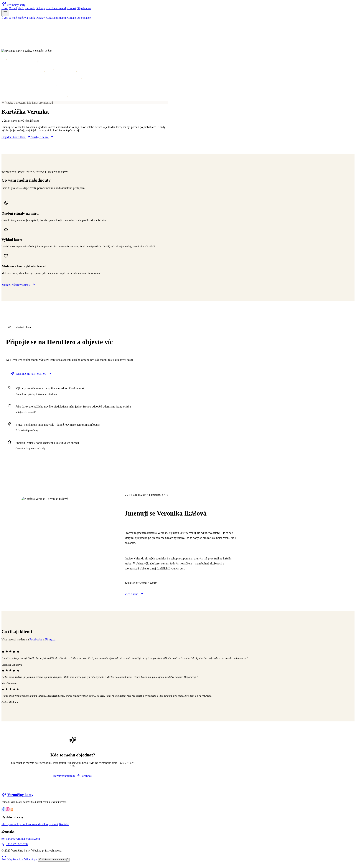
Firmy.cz (50, 639)
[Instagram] (8, 809)
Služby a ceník (26, 8)
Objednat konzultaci (13, 137)
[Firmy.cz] (11, 809)
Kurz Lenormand (56, 8)
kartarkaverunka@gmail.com (23, 838)
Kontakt (71, 8)
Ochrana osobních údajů (54, 859)
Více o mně (132, 594)
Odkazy (40, 8)
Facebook (86, 775)
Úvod (4, 8)
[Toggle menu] (5, 13)
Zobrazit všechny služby (16, 284)
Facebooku (35, 639)
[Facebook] (3, 809)
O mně (13, 8)
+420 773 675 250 (17, 844)
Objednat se (84, 8)
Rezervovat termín (64, 775)
